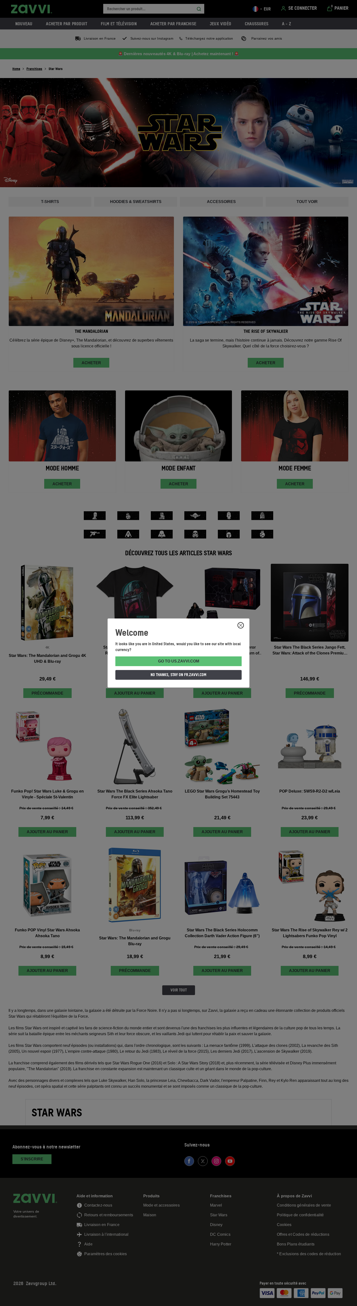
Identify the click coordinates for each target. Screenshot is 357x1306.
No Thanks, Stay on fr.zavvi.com (178, 674)
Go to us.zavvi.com (178, 661)
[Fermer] (241, 625)
